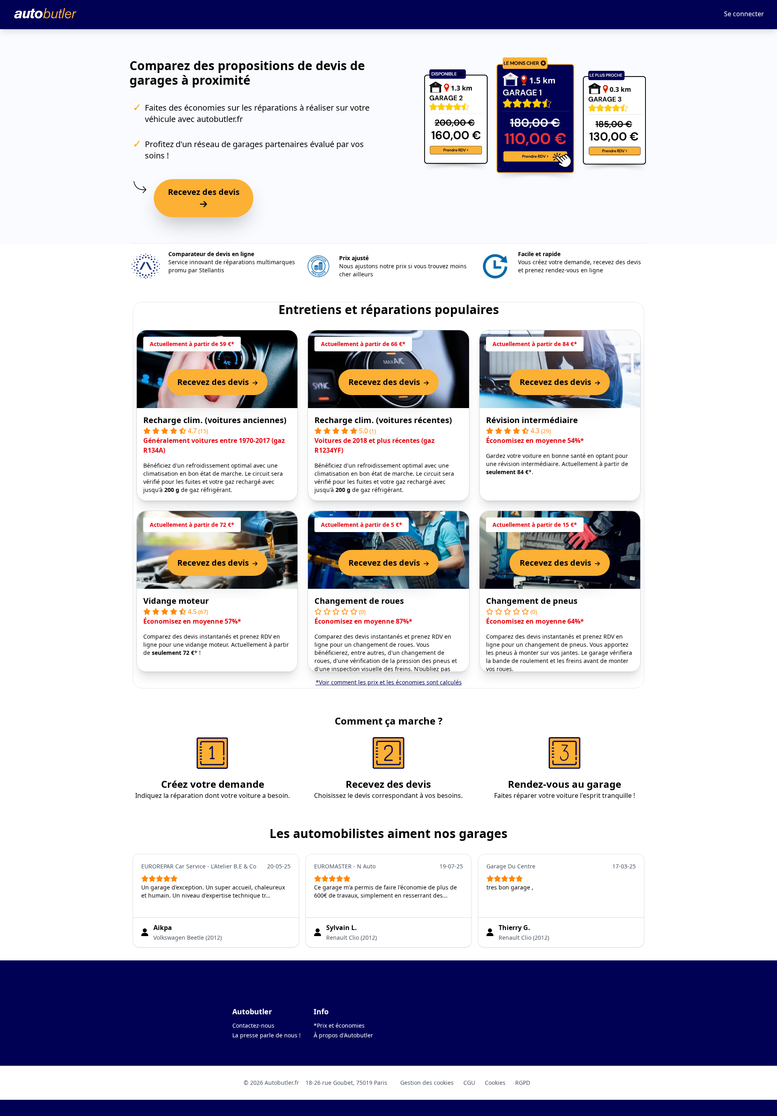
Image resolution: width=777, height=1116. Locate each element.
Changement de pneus (531, 600)
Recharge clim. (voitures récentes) (383, 420)
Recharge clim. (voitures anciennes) (215, 420)
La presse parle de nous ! (266, 1035)
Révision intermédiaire (532, 420)
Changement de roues (359, 600)
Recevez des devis (204, 191)
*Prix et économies (339, 1025)
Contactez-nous (253, 1025)
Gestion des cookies (427, 1082)
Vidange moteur (176, 600)
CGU (469, 1082)
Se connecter (744, 13)
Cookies (495, 1082)
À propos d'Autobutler (343, 1035)
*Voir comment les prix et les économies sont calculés (389, 682)
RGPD (522, 1082)
